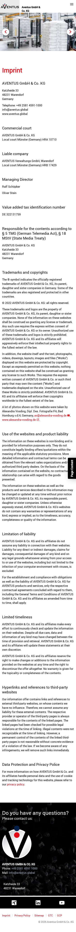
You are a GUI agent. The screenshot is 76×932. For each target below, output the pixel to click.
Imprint (6, 915)
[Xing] (14, 903)
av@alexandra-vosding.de (50, 415)
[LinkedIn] (38, 903)
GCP (59, 915)
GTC (50, 915)
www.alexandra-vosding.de (19, 420)
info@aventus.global (22, 873)
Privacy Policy (22, 915)
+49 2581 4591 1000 (24, 868)
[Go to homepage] (10, 6)
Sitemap (39, 915)
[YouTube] (62, 903)
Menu (72, 4)
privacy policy (15, 784)
